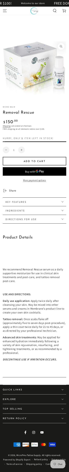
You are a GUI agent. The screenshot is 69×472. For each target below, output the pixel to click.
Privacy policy (59, 459)
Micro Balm (9, 107)
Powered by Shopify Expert (16, 459)
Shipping (6, 126)
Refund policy (41, 459)
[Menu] (5, 11)
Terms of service (14, 464)
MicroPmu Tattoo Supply (28, 455)
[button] (54, 11)
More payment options (34, 180)
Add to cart (35, 161)
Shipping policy (34, 464)
